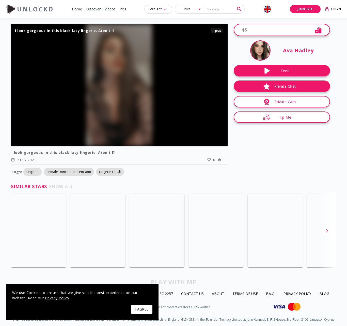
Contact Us (192, 294)
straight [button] (155, 9)
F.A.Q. (270, 294)
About (218, 294)
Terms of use (245, 294)
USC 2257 (165, 294)
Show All (61, 186)
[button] (77, 9)
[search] (239, 9)
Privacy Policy (297, 294)
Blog (324, 294)
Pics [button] (187, 9)
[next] (327, 231)
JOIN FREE (305, 9)
